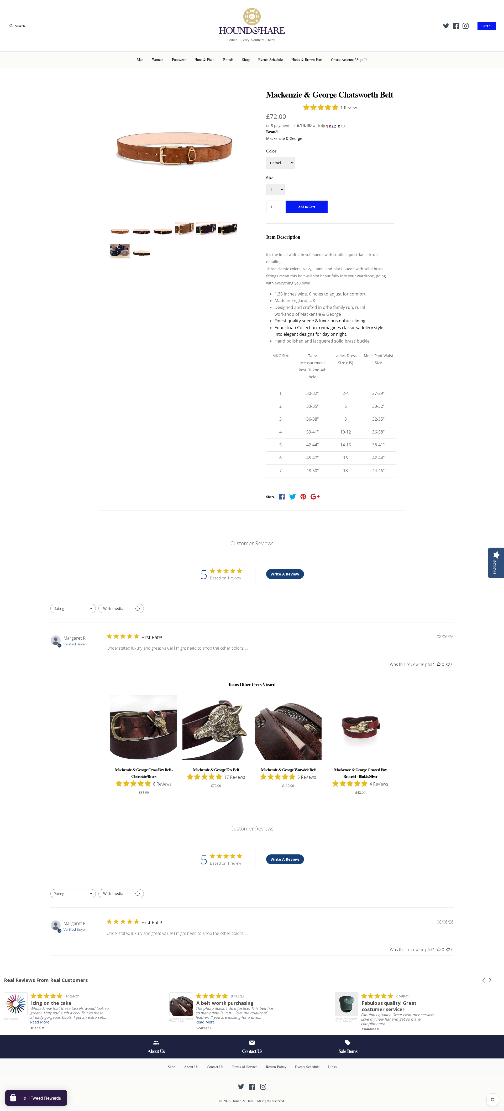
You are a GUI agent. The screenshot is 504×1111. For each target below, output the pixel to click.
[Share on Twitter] (292, 497)
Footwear (179, 59)
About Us (191, 1066)
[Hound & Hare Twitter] (446, 26)
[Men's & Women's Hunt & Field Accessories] (252, 11)
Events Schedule (270, 59)
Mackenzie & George (284, 138)
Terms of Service (244, 1066)
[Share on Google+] (315, 497)
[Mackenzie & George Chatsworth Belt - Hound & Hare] (174, 92)
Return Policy (276, 1066)
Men (140, 59)
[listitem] (170, 1011)
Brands (228, 59)
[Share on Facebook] (281, 497)
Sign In (362, 59)
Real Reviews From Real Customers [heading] (46, 980)
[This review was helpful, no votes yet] (438, 664)
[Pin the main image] (303, 497)
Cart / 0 (486, 25)
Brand (272, 132)
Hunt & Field (204, 59)
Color (271, 151)
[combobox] (73, 608)
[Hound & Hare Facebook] (456, 26)
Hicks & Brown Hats (306, 59)
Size (269, 178)
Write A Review (285, 574)
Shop (246, 59)
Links (332, 1066)
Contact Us (215, 1066)
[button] (330, 125)
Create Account (342, 59)
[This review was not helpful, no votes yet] (448, 664)
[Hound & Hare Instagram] (466, 26)
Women (157, 59)
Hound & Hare (243, 1100)
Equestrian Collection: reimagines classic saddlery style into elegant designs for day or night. (329, 331)
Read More (152, 1022)
